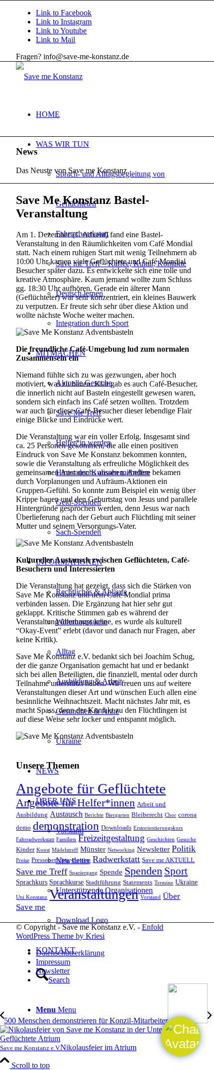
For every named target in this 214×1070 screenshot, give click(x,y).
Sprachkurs (31, 882)
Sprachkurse (66, 882)
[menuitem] (117, 114)
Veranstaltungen (93, 894)
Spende (111, 872)
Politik (184, 849)
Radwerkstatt (116, 859)
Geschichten (161, 839)
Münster (93, 849)
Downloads (116, 827)
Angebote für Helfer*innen (75, 803)
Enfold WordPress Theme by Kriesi (89, 931)
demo (23, 827)
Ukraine (186, 882)
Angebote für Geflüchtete (91, 788)
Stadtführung (103, 882)
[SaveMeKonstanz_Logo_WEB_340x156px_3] (49, 76)
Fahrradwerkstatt (35, 839)
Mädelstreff (65, 850)
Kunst (43, 850)
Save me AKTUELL (168, 860)
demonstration (66, 825)
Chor (170, 815)
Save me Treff (41, 871)
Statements (137, 882)
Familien (66, 839)
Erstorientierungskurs (158, 828)
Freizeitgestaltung (111, 838)
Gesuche (186, 839)
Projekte (81, 860)
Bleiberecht (147, 814)
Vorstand (150, 897)
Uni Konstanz (31, 897)
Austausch (66, 814)
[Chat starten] (180, 1036)
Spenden (143, 871)
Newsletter (153, 849)
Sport (176, 871)
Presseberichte (50, 860)
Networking (121, 850)
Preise (22, 860)
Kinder (25, 849)
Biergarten (117, 815)
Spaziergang (83, 872)
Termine (163, 882)
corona (187, 814)
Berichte (94, 815)
